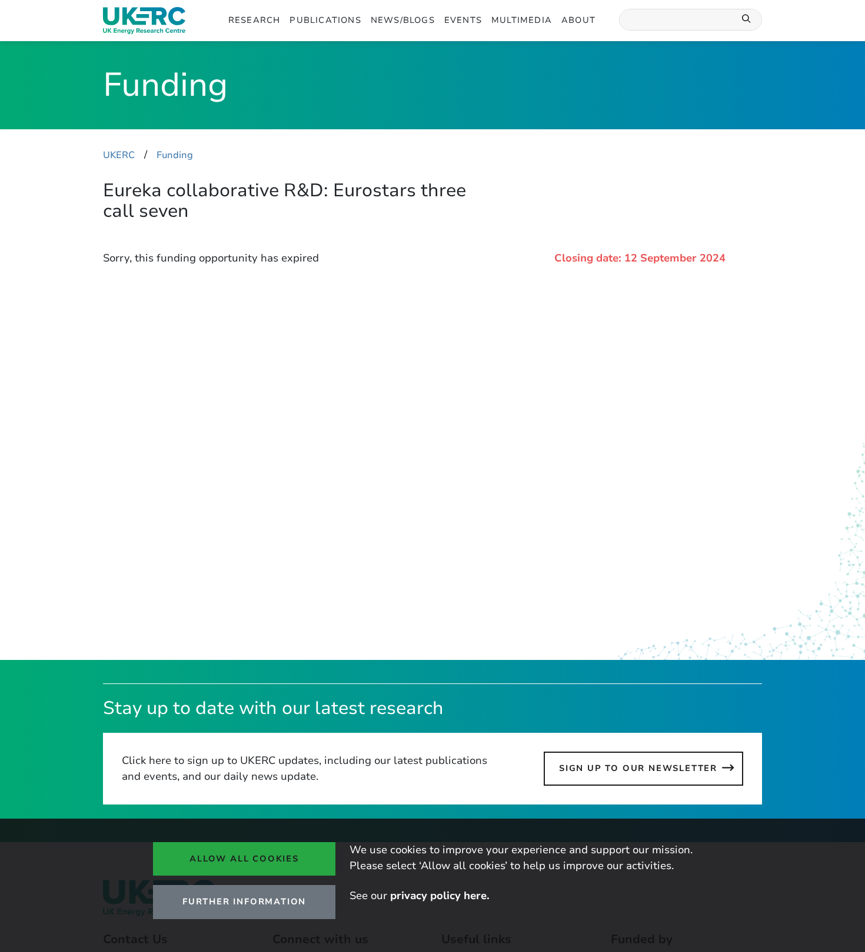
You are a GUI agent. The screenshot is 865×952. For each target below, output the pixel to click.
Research (254, 20)
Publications (325, 20)
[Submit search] (746, 19)
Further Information (244, 901)
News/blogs (403, 20)
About (578, 20)
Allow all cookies (244, 858)
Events (463, 20)
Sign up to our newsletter (638, 768)
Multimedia (521, 20)
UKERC (119, 155)
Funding (175, 155)
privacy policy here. (440, 896)
